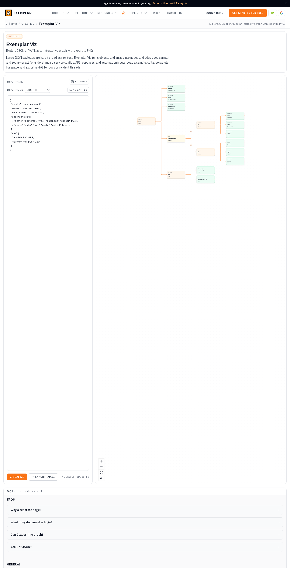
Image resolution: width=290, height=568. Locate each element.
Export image (45, 476)
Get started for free (247, 12)
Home (13, 24)
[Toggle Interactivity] (101, 478)
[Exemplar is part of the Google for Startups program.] (281, 13)
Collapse (81, 81)
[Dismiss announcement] (286, 3)
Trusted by (175, 12)
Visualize (17, 476)
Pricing (157, 12)
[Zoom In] (101, 461)
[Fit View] (101, 472)
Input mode (15, 89)
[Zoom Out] (101, 467)
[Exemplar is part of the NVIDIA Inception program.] (272, 13)
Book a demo (215, 12)
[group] (176, 88)
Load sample (78, 89)
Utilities (27, 23)
